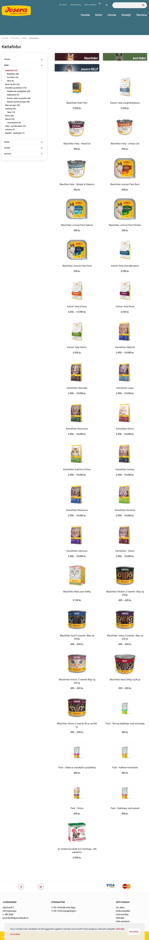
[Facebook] (21, 887)
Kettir (24, 38)
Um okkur (120, 907)
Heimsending (122, 914)
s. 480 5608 (8, 914)
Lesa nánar (15, 934)
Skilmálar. (120, 929)
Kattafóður (34, 38)
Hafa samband (122, 921)
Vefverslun (15, 38)
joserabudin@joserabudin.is (15, 918)
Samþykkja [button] (134, 931)
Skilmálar (120, 918)
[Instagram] (41, 887)
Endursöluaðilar (123, 911)
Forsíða (5, 38)
